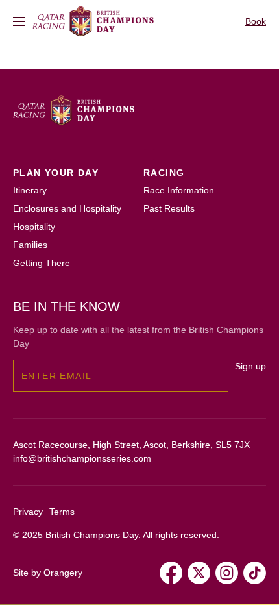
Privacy (28, 511)
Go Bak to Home (47, 73)
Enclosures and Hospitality (67, 208)
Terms (62, 511)
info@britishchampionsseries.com (82, 458)
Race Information (178, 190)
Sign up (250, 366)
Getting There (41, 263)
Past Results (169, 208)
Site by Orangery (47, 572)
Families (30, 245)
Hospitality (34, 226)
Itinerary (30, 190)
